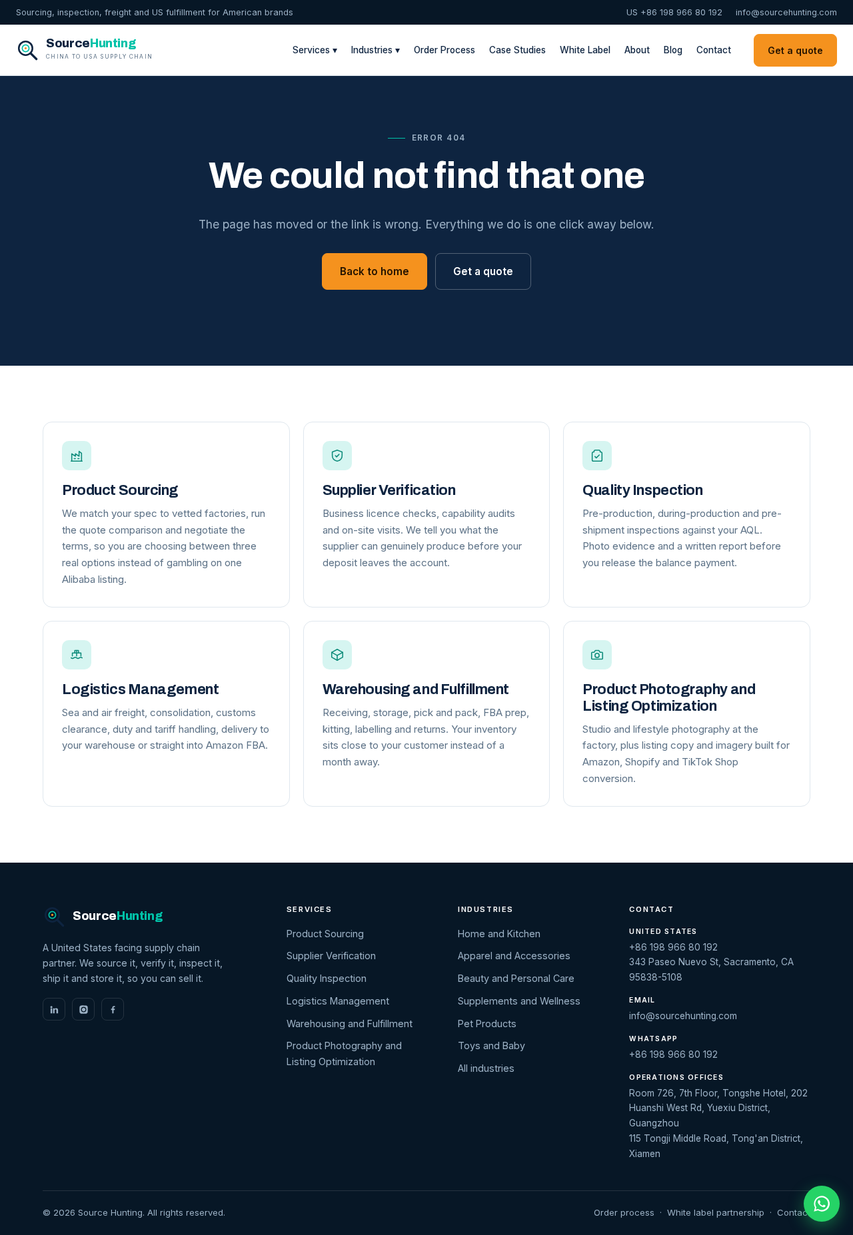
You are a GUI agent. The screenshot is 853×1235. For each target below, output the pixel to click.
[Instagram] (83, 1009)
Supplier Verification (331, 955)
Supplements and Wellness (519, 1001)
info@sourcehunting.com (786, 12)
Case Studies (517, 50)
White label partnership (715, 1212)
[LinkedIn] (54, 1009)
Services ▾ (315, 50)
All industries (486, 1068)
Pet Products (487, 1023)
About (637, 50)
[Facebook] (112, 1009)
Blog (673, 50)
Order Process (444, 50)
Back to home (374, 271)
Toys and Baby (491, 1045)
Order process (624, 1212)
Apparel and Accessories (514, 955)
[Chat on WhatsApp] (822, 1204)
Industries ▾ (375, 50)
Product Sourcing (325, 933)
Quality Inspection (327, 978)
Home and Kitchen (499, 933)
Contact (713, 50)
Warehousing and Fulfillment (350, 1023)
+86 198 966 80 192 (673, 947)
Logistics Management (338, 1001)
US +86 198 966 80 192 (674, 12)
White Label (585, 50)
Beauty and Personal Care (516, 978)
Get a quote (795, 50)
